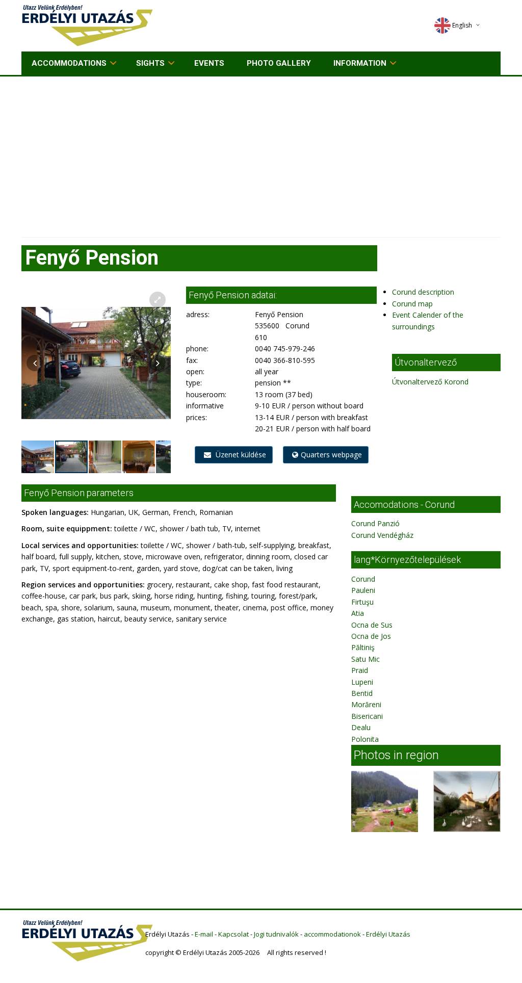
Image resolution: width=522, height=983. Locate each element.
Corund (363, 579)
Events (209, 63)
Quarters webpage (331, 454)
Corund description (423, 292)
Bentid (362, 693)
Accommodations (69, 63)
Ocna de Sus (372, 625)
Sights (150, 63)
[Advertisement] (261, 153)
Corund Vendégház (382, 535)
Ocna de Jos (371, 636)
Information (359, 63)
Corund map (412, 303)
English (462, 25)
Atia (357, 613)
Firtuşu (362, 602)
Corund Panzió (375, 523)
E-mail (204, 934)
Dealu (361, 727)
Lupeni (362, 682)
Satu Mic (365, 659)
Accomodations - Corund (404, 504)
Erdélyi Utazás (388, 934)
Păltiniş (363, 647)
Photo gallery (279, 63)
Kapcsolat (233, 934)
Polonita (365, 739)
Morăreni (366, 704)
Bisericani (367, 716)
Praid (359, 670)
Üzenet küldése (240, 454)
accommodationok (332, 934)
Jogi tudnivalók (276, 934)
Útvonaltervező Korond (430, 381)
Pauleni (363, 590)
